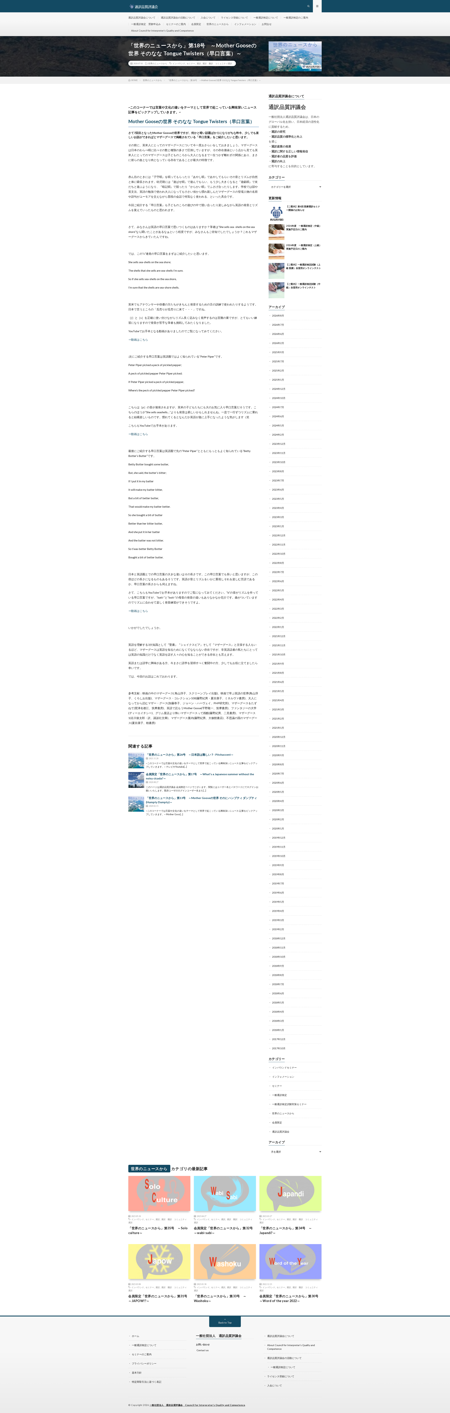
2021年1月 (278, 727)
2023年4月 (278, 507)
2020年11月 (278, 746)
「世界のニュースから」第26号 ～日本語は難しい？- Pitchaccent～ (190, 754)
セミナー (191, 63)
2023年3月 (278, 517)
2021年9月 (278, 663)
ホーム (135, 1335)
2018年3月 (278, 1020)
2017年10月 (278, 1048)
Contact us (203, 1350)
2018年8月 (278, 975)
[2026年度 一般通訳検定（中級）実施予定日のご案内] (276, 232)
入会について (208, 17)
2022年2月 (278, 617)
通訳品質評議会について (141, 17)
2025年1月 (278, 379)
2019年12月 (278, 837)
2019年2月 (278, 929)
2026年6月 (278, 333)
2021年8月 (278, 672)
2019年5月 (278, 901)
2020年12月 (278, 736)
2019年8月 (278, 874)
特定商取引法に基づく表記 (146, 1381)
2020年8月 (278, 764)
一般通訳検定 (279, 1094)
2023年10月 (278, 462)
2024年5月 (278, 425)
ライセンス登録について (234, 17)
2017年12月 (278, 1039)
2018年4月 (278, 1011)
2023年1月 (278, 526)
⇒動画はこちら (138, 339)
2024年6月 (278, 416)
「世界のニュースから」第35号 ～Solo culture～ (158, 1230)
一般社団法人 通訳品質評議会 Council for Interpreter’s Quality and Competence (197, 1405)
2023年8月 (278, 471)
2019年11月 (278, 846)
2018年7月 (278, 984)
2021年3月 (278, 709)
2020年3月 (278, 810)
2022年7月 (278, 572)
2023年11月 (278, 452)
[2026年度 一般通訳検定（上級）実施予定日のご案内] (276, 251)
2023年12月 (278, 443)
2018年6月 (278, 993)
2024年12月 (278, 388)
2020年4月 (278, 801)
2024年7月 (278, 407)
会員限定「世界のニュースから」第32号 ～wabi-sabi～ (225, 1230)
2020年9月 (278, 755)
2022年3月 (278, 608)
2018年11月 (278, 947)
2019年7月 (278, 883)
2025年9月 (278, 352)
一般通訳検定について (265, 17)
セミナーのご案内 (176, 24)
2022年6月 (278, 581)
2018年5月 (278, 1002)
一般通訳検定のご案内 (296, 17)
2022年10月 (278, 553)
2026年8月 (278, 315)
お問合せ (267, 24)
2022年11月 (278, 544)
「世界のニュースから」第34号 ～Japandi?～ (285, 1230)
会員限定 (196, 24)
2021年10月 (278, 654)
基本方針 (137, 1372)
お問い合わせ (203, 1344)
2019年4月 (278, 910)
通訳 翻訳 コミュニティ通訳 (217, 63)
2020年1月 (278, 828)
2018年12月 (278, 938)
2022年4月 (278, 599)
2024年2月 (278, 434)
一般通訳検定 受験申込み (146, 24)
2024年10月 (278, 397)
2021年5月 (278, 691)
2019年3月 (278, 920)
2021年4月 (278, 700)
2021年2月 (278, 718)
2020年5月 (278, 791)
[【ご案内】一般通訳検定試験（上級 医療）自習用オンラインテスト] (276, 271)
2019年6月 (278, 892)
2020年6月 (278, 782)
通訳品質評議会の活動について (178, 17)
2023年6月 (278, 489)
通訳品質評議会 (280, 1131)
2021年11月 (278, 645)
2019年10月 (278, 855)
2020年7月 (278, 773)
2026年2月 (278, 343)
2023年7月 (278, 480)
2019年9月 (278, 865)
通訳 (199, 63)
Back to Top (225, 1322)
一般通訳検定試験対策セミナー (289, 1104)
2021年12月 (278, 636)
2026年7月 (278, 324)
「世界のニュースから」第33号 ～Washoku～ (220, 1298)
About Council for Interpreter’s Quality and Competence (162, 30)
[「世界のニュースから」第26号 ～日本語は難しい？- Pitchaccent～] (136, 760)
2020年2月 (278, 819)
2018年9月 (278, 965)
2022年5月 (278, 590)
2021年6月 (278, 681)
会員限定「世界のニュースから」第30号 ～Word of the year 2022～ (290, 1298)
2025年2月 (278, 370)
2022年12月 (278, 535)
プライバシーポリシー (144, 1363)
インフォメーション (245, 24)
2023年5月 (278, 498)
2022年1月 (278, 626)
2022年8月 (278, 562)
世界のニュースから (218, 24)
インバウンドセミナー (284, 1067)
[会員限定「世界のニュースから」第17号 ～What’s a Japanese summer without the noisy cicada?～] (136, 780)
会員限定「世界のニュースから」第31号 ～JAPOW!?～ (159, 1298)
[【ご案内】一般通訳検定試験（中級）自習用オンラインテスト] (276, 290)
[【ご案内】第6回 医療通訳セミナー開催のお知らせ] (276, 213)
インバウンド (178, 63)
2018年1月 (278, 1029)
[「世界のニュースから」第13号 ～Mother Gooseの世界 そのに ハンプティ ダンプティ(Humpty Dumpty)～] (136, 804)
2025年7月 (278, 361)
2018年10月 (278, 956)
